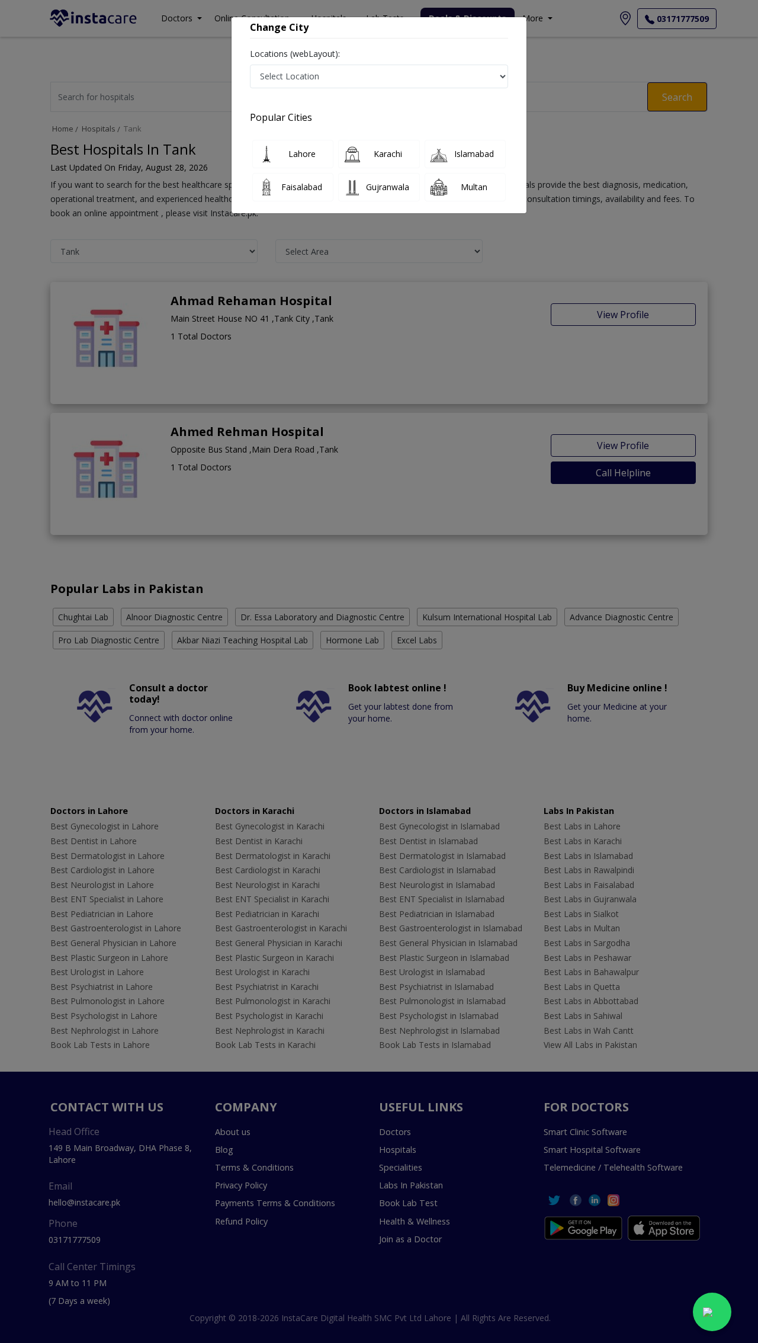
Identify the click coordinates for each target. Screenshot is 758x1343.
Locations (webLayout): (295, 53)
